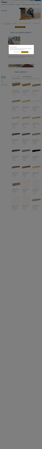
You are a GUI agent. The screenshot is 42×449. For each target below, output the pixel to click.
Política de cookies (20, 49)
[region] (21, 49)
